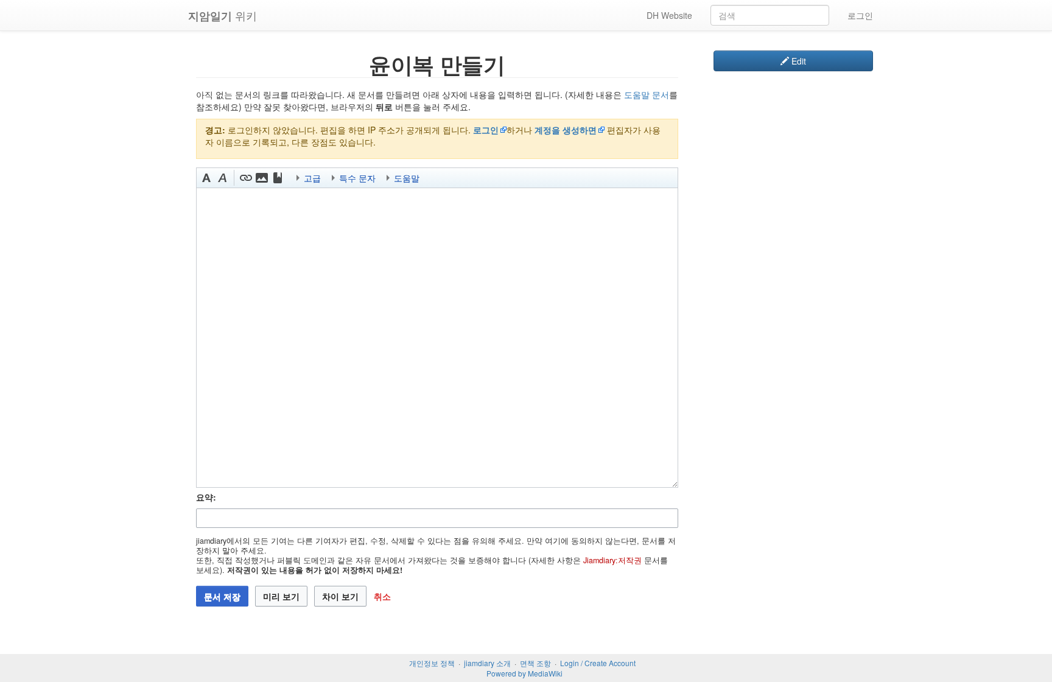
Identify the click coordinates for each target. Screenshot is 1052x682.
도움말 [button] (406, 178)
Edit (797, 61)
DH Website (669, 15)
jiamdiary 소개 (487, 663)
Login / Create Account (598, 663)
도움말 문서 (646, 94)
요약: (206, 497)
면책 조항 (535, 663)
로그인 (860, 15)
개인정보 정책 (432, 663)
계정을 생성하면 (566, 130)
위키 (222, 15)
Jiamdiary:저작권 (612, 560)
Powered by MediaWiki (524, 673)
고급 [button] (312, 178)
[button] (206, 178)
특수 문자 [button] (357, 178)
